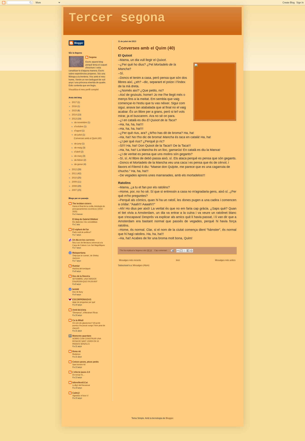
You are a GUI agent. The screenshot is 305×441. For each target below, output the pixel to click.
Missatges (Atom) (141, 265)
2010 (74, 178)
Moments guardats (81, 336)
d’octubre (79, 126)
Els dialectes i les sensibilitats (84, 222)
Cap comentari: (161, 250)
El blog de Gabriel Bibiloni (85, 219)
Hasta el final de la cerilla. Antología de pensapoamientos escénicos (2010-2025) (88, 209)
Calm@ (76, 393)
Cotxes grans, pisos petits (85, 362)
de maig (78, 147)
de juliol (78, 135)
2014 (74, 114)
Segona (93, 57)
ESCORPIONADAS (81, 299)
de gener (78, 164)
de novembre (81, 122)
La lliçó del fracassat (81, 385)
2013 (74, 118)
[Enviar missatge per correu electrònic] (172, 250)
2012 (74, 169)
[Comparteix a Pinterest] (191, 250)
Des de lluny (77, 292)
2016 (74, 106)
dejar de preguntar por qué (83, 302)
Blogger (169, 418)
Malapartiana (78, 253)
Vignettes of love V (80, 396)
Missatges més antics (225, 260)
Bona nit (76, 351)
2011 (74, 173)
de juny (78, 143)
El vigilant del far (80, 229)
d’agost (78, 131)
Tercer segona (117, 18)
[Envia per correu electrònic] (178, 250)
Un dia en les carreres (83, 240)
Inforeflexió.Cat (80, 382)
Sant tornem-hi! (78, 364)
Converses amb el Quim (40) (146, 48)
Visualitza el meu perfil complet (83, 89)
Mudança (76, 354)
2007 (74, 190)
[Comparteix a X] (184, 250)
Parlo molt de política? (81, 232)
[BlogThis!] (181, 250)
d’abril (77, 152)
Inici (178, 260)
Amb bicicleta (79, 310)
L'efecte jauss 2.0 (81, 372)
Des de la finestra (81, 276)
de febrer (78, 160)
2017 (74, 102)
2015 (74, 110)
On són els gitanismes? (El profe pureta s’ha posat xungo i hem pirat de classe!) (88, 325)
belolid (75, 289)
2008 (74, 186)
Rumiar (76, 266)
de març (78, 156)
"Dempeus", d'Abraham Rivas (85, 312)
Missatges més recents (130, 260)
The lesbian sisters (81, 203)
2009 (74, 182)
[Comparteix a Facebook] (188, 250)
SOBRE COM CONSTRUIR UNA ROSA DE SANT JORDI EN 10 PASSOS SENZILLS (86, 341)
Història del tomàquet (81, 268)
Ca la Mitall (77, 320)
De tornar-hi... (78, 375)
